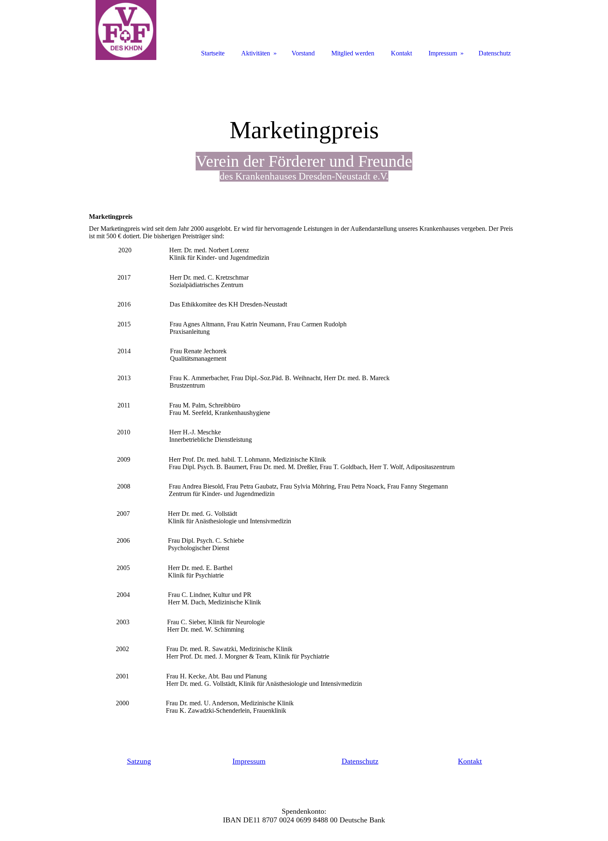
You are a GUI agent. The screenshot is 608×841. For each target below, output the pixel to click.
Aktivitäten (255, 53)
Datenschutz (360, 761)
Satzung (139, 761)
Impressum (249, 761)
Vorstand (303, 53)
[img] (126, 30)
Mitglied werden (352, 53)
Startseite (213, 53)
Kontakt (470, 761)
